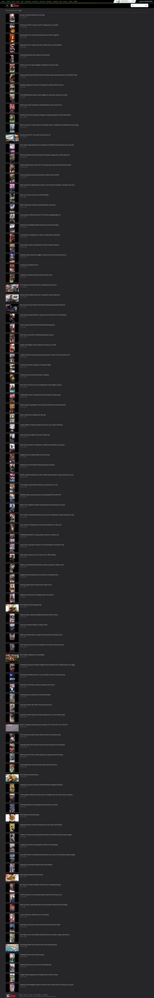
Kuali (60, 1)
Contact (26, 995)
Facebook (45, 995)
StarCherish (35, 1)
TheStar (8, 1)
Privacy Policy (37, 995)
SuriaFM (70, 1)
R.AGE (17, 1)
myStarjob (55, 1)
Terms (31, 995)
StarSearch (49, 1)
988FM (75, 1)
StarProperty (28, 1)
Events (13, 1)
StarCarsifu (42, 1)
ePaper (3, 1)
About (20, 995)
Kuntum (65, 1)
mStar (22, 1)
